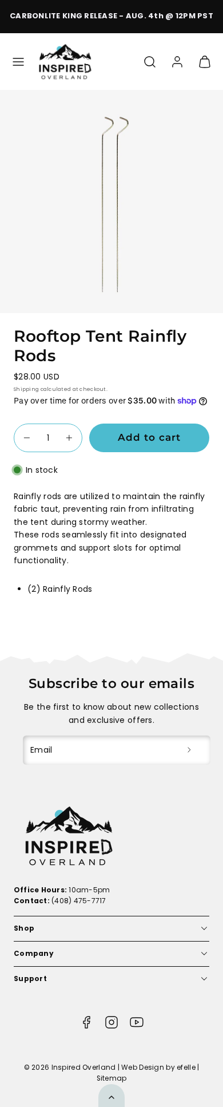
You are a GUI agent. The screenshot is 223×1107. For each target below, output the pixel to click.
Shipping (26, 389)
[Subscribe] (189, 750)
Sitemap (112, 1078)
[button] (18, 62)
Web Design (142, 1067)
